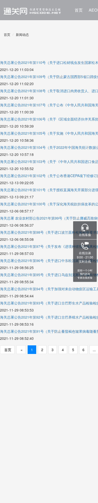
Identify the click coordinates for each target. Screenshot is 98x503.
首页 (79, 10)
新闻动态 (22, 34)
